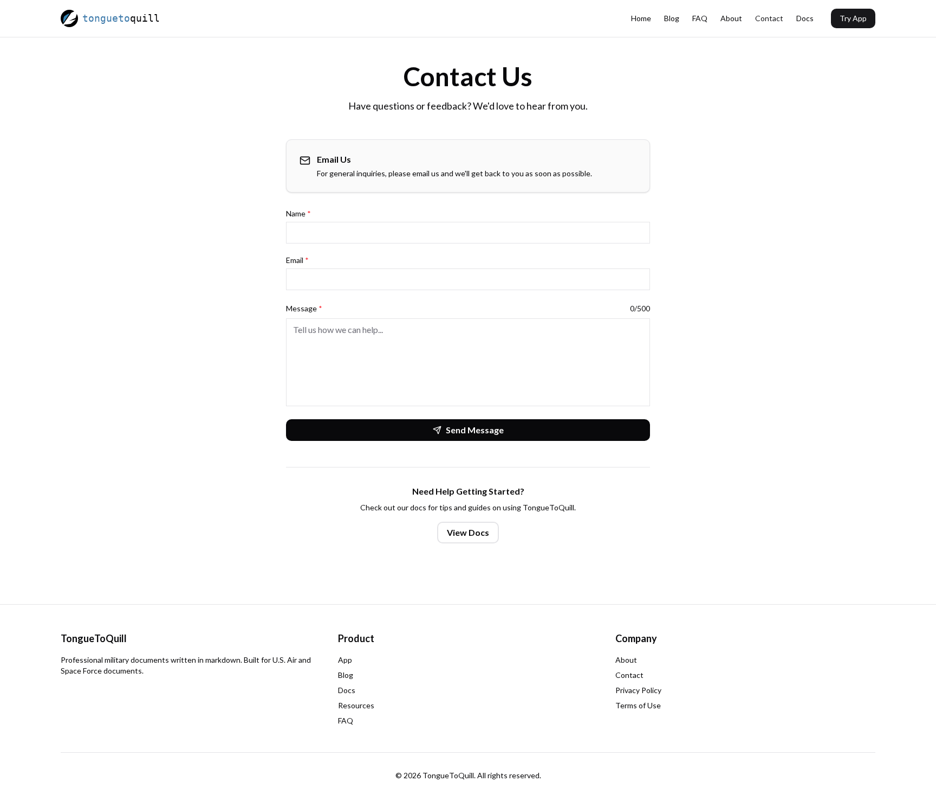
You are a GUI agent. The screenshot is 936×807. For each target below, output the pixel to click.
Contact (769, 18)
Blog (671, 18)
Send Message (475, 430)
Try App (853, 18)
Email (297, 260)
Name (298, 213)
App (345, 659)
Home (641, 18)
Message (304, 308)
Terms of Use (638, 705)
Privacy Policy (638, 690)
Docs (805, 18)
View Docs (468, 532)
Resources (356, 705)
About (731, 18)
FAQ (699, 18)
